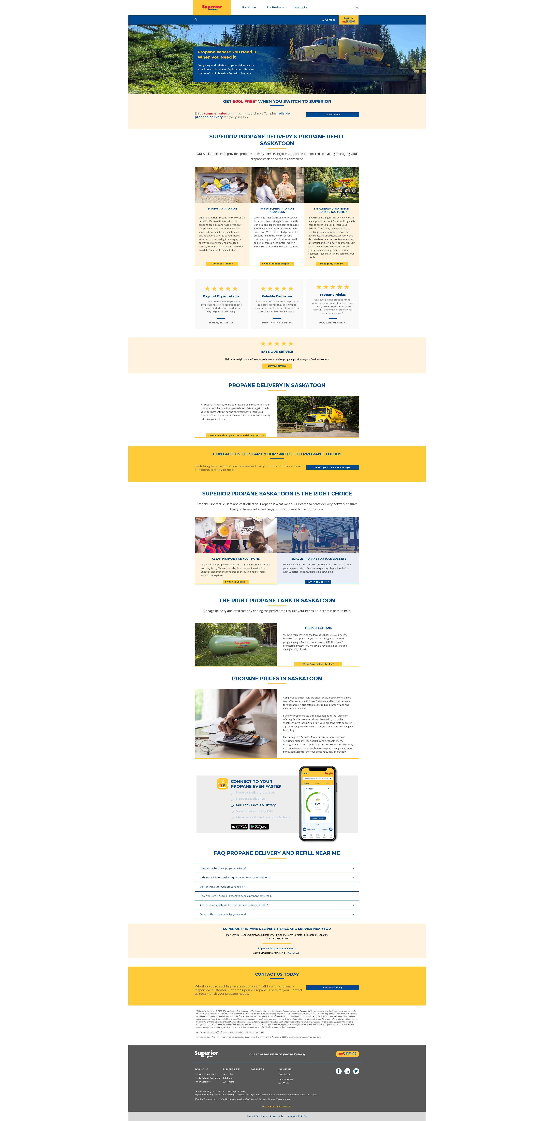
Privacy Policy (277, 1116)
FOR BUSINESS (231, 1069)
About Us (301, 7)
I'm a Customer (202, 1081)
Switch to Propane (222, 263)
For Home (249, 7)
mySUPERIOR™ (329, 242)
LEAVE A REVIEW (277, 366)
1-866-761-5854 (293, 952)
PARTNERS (257, 1069)
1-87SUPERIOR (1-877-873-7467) (284, 1054)
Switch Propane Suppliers (277, 263)
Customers (228, 1081)
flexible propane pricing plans (309, 719)
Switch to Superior (235, 582)
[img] (239, 827)
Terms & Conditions (257, 1116)
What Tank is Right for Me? (318, 664)
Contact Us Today (332, 987)
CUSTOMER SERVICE (285, 1081)
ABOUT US (284, 1069)
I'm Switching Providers (207, 1078)
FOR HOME (201, 1069)
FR (357, 7)
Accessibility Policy (297, 1116)
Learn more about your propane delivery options (236, 435)
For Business (275, 7)
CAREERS (284, 1074)
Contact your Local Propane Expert (333, 467)
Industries (228, 1074)
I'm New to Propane (205, 1074)
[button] (196, 19)
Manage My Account (331, 263)
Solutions (227, 1078)
